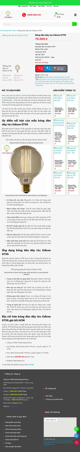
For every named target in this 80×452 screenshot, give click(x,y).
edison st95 (63, 83)
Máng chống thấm (57, 441)
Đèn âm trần (65, 439)
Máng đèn (66, 441)
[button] (75, 15)
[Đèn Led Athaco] (8, 15)
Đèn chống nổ (48, 441)
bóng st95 (53, 79)
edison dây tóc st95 (51, 83)
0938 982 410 (34, 15)
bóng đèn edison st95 (46, 81)
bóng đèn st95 (40, 83)
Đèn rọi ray (59, 442)
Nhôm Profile (51, 442)
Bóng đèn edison (10, 31)
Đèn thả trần (66, 442)
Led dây (58, 439)
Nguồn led (51, 444)
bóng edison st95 (44, 79)
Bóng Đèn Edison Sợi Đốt (62, 77)
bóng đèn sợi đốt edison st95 (63, 81)
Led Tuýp (72, 439)
